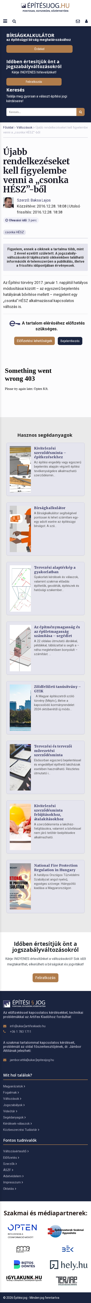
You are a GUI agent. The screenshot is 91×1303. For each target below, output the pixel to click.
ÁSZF (7, 1170)
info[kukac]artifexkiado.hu (28, 1026)
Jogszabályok (12, 1105)
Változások (24, 127)
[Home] (45, 7)
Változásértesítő (14, 1151)
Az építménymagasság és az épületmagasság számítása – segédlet (57, 631)
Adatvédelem (12, 1176)
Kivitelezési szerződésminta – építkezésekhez (50, 452)
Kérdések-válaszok (16, 1123)
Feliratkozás (34, 81)
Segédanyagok (13, 1117)
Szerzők (9, 1164)
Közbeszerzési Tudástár (20, 1130)
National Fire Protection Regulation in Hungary (56, 867)
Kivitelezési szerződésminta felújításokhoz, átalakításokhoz (48, 812)
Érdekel (39, 49)
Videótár (9, 1111)
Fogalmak (10, 1092)
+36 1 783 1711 (20, 1032)
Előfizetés (10, 1158)
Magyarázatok (13, 1086)
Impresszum (12, 1182)
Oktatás (8, 1189)
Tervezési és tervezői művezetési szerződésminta (53, 750)
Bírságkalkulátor (49, 508)
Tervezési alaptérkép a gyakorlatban (55, 569)
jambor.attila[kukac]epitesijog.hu (32, 1060)
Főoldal (8, 127)
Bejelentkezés (70, 341)
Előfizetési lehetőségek (34, 341)
